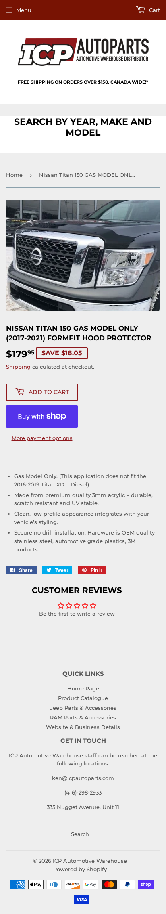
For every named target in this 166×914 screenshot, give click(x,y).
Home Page (83, 688)
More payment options (42, 438)
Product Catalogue (83, 698)
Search (80, 834)
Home (14, 175)
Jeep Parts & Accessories (83, 707)
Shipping (18, 366)
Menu (23, 10)
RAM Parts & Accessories (83, 717)
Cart (153, 10)
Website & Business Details (83, 727)
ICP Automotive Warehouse (90, 860)
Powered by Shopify (80, 869)
